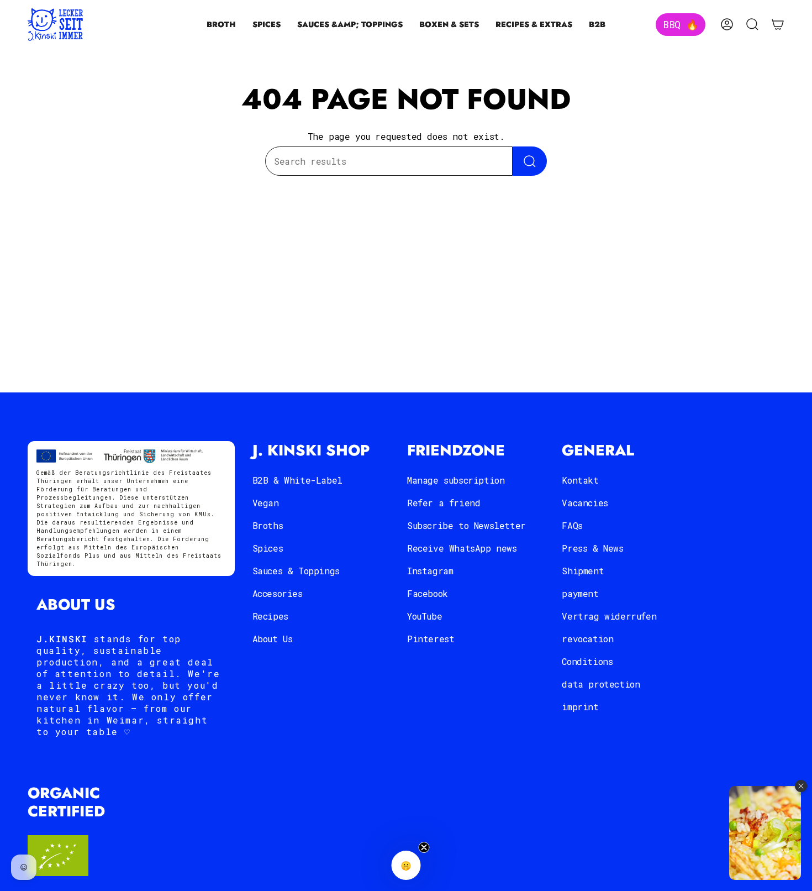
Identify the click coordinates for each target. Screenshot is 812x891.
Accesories (277, 593)
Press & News (592, 548)
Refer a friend (443, 503)
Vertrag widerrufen (609, 616)
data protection (601, 684)
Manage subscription (455, 480)
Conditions (587, 661)
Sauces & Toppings (296, 570)
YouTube (424, 616)
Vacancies (585, 503)
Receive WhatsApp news (462, 548)
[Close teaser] (424, 847)
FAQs (572, 525)
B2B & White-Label (297, 480)
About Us (272, 638)
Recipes (270, 616)
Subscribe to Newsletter (466, 525)
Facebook (427, 593)
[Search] (530, 161)
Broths (267, 525)
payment (580, 593)
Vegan (265, 503)
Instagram (430, 570)
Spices (267, 548)
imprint (580, 706)
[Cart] (777, 24)
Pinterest (430, 638)
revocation (587, 638)
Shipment (583, 570)
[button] (221, 24)
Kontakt (580, 480)
